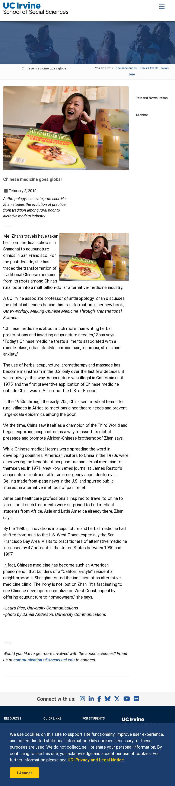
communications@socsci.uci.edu (44, 659)
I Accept (24, 773)
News (165, 68)
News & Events (149, 68)
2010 (132, 74)
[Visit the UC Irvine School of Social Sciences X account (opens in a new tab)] (117, 699)
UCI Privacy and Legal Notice (96, 759)
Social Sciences (126, 68)
